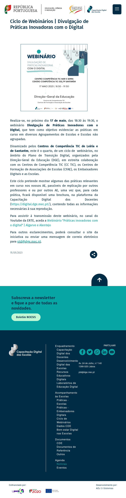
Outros (61, 454)
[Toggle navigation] (117, 9)
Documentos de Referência (66, 448)
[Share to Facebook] (82, 352)
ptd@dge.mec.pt (29, 241)
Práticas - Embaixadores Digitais (65, 411)
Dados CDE (64, 426)
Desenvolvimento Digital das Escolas (67, 364)
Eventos (62, 467)
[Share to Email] (112, 352)
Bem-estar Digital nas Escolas (67, 431)
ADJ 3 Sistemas (104, 488)
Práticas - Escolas (63, 401)
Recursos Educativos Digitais (63, 375)
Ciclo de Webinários (64, 420)
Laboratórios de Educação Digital (67, 384)
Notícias (62, 464)
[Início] (99, 9)
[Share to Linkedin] (104, 352)
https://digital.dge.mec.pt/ (30, 204)
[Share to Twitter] (90, 352)
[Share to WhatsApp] (97, 352)
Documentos (63, 439)
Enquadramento (65, 346)
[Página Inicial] (43, 9)
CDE (60, 443)
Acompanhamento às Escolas (66, 394)
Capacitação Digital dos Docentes (64, 353)
